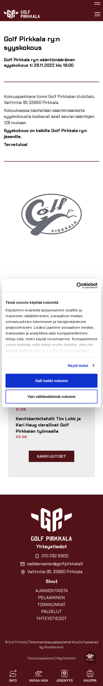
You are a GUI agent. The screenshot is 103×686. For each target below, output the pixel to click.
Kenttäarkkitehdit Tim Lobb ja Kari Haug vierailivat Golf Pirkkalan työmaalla (48, 425)
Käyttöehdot (66, 658)
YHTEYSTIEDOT (51, 618)
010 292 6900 (54, 556)
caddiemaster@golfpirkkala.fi (55, 564)
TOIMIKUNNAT (51, 604)
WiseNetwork (53, 647)
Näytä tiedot (78, 365)
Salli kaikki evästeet (51, 381)
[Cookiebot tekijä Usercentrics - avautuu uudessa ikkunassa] (76, 285)
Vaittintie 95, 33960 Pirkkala (54, 572)
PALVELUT (51, 611)
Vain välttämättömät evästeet (51, 396)
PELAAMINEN (51, 598)
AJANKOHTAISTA (51, 591)
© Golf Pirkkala (16, 642)
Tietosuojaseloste (40, 658)
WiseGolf (78, 642)
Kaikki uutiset (51, 456)
